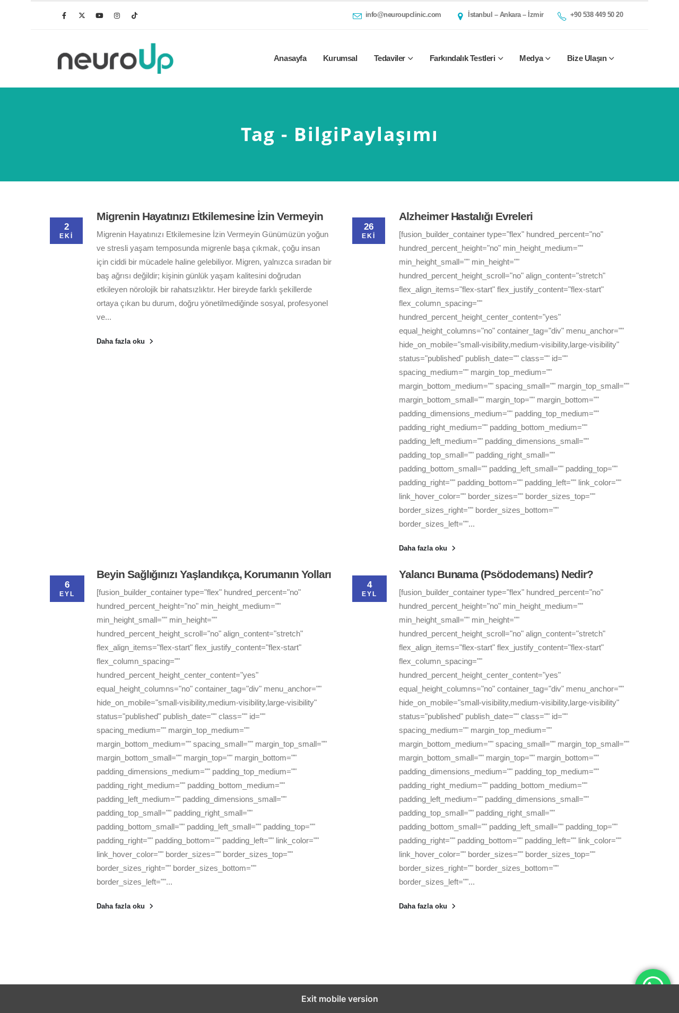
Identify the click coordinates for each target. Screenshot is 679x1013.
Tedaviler (389, 58)
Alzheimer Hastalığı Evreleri (466, 216)
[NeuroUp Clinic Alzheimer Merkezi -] (115, 58)
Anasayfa (290, 58)
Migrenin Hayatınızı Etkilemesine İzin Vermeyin (210, 216)
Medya (531, 58)
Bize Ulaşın (587, 58)
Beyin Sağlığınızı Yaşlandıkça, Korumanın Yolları (214, 574)
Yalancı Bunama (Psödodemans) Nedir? (496, 574)
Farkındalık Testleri (462, 58)
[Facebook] (64, 15)
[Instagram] (116, 15)
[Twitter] (81, 15)
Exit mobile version (339, 998)
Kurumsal (340, 58)
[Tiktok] (134, 15)
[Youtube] (99, 15)
